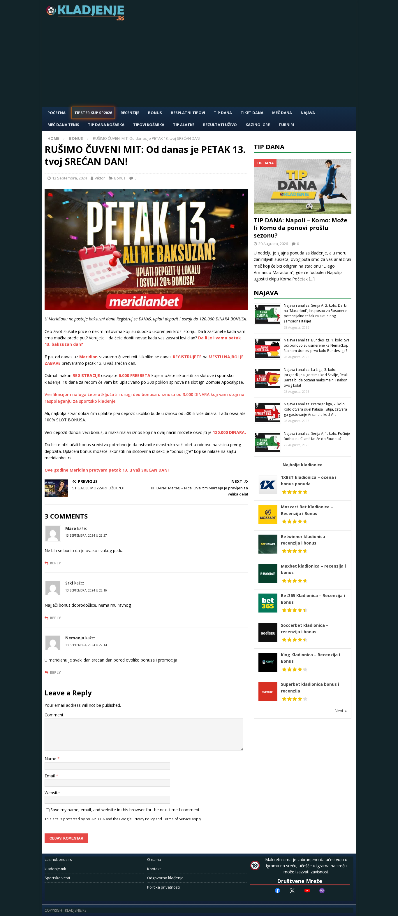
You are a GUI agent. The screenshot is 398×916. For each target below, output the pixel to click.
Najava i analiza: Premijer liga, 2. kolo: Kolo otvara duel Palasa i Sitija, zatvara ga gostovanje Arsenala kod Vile (315, 409)
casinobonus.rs (58, 859)
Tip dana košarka (106, 124)
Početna (56, 112)
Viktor (100, 178)
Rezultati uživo (220, 124)
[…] (312, 279)
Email (50, 776)
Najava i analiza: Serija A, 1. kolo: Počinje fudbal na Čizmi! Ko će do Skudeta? (317, 436)
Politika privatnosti (163, 887)
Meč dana (282, 112)
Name (51, 758)
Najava (308, 112)
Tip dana (269, 146)
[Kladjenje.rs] (86, 19)
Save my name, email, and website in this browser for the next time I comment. (125, 809)
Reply (55, 563)
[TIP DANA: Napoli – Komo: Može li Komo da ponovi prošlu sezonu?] (303, 186)
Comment (54, 715)
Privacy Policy (144, 818)
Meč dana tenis (63, 124)
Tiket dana (252, 112)
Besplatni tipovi (188, 112)
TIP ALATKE (183, 124)
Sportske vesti (57, 877)
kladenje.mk (55, 868)
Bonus (155, 112)
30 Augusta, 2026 (273, 243)
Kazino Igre (258, 124)
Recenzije (130, 112)
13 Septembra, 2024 (69, 178)
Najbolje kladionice (303, 464)
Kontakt (154, 868)
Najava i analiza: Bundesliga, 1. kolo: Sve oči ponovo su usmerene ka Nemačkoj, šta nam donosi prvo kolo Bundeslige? (317, 345)
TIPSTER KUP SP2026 (93, 112)
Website (52, 792)
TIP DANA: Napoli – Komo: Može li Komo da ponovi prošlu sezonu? (300, 227)
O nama (154, 859)
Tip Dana (223, 112)
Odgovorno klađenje (165, 877)
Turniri (286, 124)
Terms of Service (177, 818)
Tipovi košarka (148, 124)
